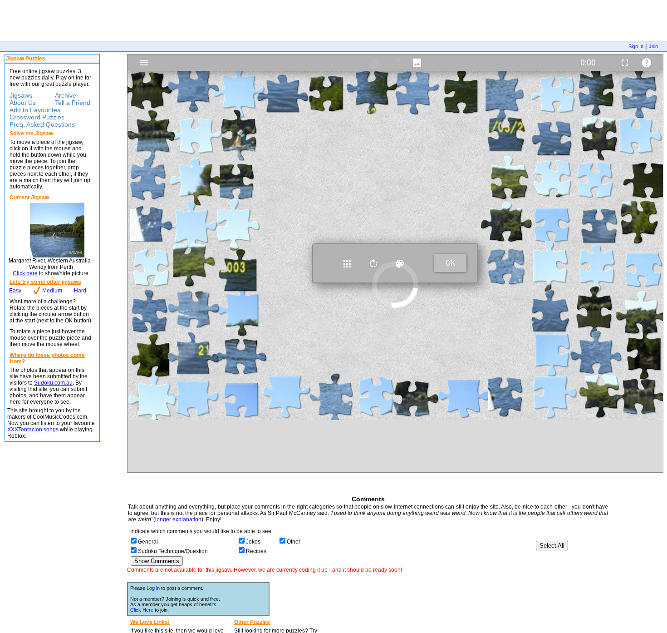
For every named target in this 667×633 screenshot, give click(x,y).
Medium (52, 290)
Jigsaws (21, 95)
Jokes (253, 542)
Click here (25, 273)
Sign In (635, 46)
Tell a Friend (72, 102)
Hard (80, 290)
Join (653, 46)
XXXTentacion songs (33, 429)
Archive (65, 95)
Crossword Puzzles (37, 117)
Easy (15, 290)
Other (293, 542)
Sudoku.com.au (53, 383)
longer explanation (178, 519)
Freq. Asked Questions (42, 124)
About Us (23, 102)
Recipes (256, 551)
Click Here (141, 610)
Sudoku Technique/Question (173, 551)
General (148, 542)
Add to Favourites (35, 110)
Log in (153, 588)
